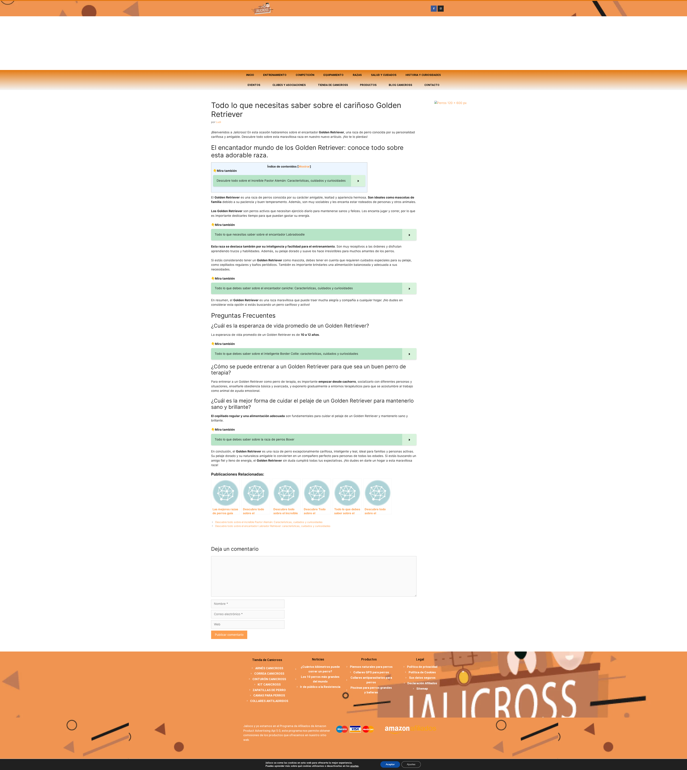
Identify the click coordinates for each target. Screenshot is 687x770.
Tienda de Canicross (333, 85)
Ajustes (411, 764)
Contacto (431, 85)
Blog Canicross (400, 85)
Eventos (254, 85)
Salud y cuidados (383, 75)
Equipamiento (333, 75)
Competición (305, 75)
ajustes (354, 766)
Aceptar (390, 764)
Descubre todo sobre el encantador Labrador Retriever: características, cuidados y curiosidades (272, 525)
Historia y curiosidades (423, 75)
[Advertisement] (343, 43)
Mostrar (304, 166)
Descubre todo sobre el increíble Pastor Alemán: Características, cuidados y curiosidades (269, 522)
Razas (357, 75)
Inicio (250, 75)
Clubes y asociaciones (289, 85)
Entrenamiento (274, 75)
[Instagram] (441, 9)
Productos (368, 85)
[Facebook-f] (434, 9)
